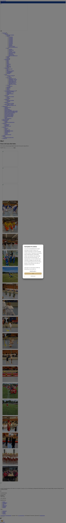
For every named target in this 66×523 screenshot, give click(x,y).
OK (33, 273)
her (35, 269)
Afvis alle (33, 276)
